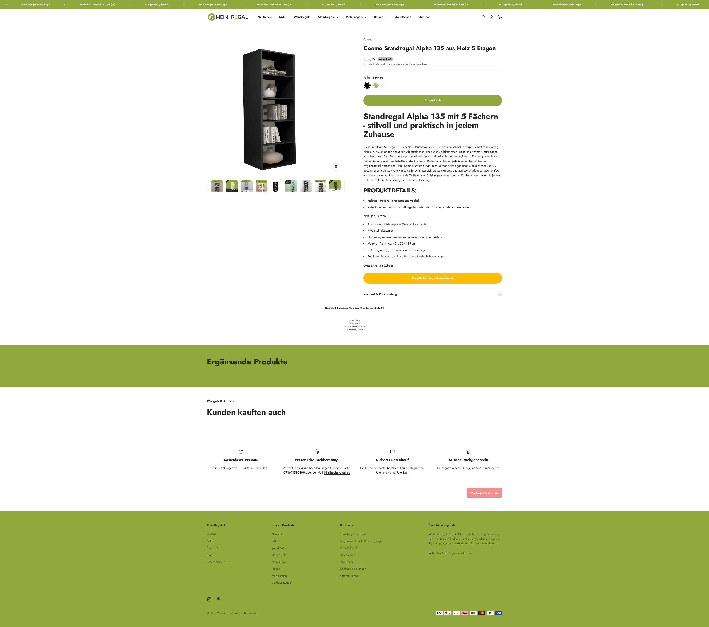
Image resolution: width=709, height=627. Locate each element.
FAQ (210, 541)
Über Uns (212, 548)
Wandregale (302, 17)
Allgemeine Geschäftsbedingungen (361, 541)
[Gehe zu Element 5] (232, 186)
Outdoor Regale (282, 582)
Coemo (367, 39)
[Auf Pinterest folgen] (218, 599)
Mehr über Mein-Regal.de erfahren (449, 553)
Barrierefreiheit (349, 576)
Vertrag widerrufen (484, 493)
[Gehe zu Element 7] (261, 186)
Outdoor (424, 17)
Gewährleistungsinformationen (433, 278)
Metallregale (354, 17)
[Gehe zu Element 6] (247, 186)
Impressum (346, 562)
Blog (210, 555)
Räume (378, 17)
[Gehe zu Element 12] (335, 186)
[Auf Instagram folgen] (209, 599)
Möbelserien (402, 17)
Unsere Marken (216, 562)
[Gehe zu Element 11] (320, 186)
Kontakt (211, 534)
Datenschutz (347, 555)
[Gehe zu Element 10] (306, 186)
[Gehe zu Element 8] (276, 186)
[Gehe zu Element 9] (291, 186)
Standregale (326, 17)
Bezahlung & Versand (353, 534)
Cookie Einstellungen (353, 569)
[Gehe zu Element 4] (217, 186)
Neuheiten (265, 17)
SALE (282, 17)
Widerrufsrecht (349, 548)
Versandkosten (384, 64)
